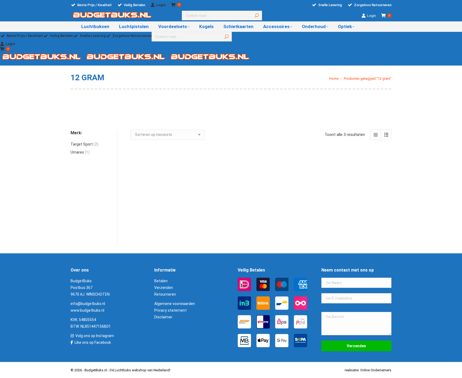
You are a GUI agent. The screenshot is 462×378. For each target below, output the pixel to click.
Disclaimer (163, 317)
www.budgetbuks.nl (87, 310)
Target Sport (82, 144)
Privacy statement (170, 310)
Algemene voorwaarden (174, 303)
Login (161, 5)
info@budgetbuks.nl (88, 303)
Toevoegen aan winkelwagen (159, 241)
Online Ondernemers (375, 370)
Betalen (161, 281)
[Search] (257, 15)
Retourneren (165, 294)
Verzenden (163, 287)
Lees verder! (295, 241)
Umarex (77, 152)
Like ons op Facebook (93, 342)
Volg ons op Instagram (94, 336)
